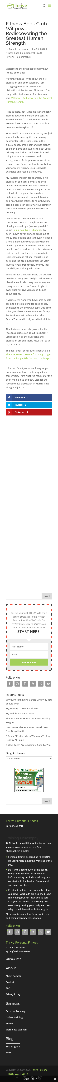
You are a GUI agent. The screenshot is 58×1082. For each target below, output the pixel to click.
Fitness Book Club (15, 52)
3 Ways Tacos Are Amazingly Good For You (28, 744)
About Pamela (13, 975)
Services (13, 1003)
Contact (10, 982)
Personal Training (15, 1011)
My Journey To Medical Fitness (22, 708)
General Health (34, 52)
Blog (10, 1039)
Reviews (10, 56)
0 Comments (24, 56)
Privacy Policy (13, 994)
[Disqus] (29, 457)
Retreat (10, 1023)
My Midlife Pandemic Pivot (20, 713)
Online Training (14, 1017)
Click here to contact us (18, 914)
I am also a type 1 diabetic (27, 229)
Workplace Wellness (17, 1029)
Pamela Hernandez (19, 49)
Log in (25, 1073)
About (11, 968)
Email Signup (13, 1046)
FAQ (8, 988)
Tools (8, 1052)
